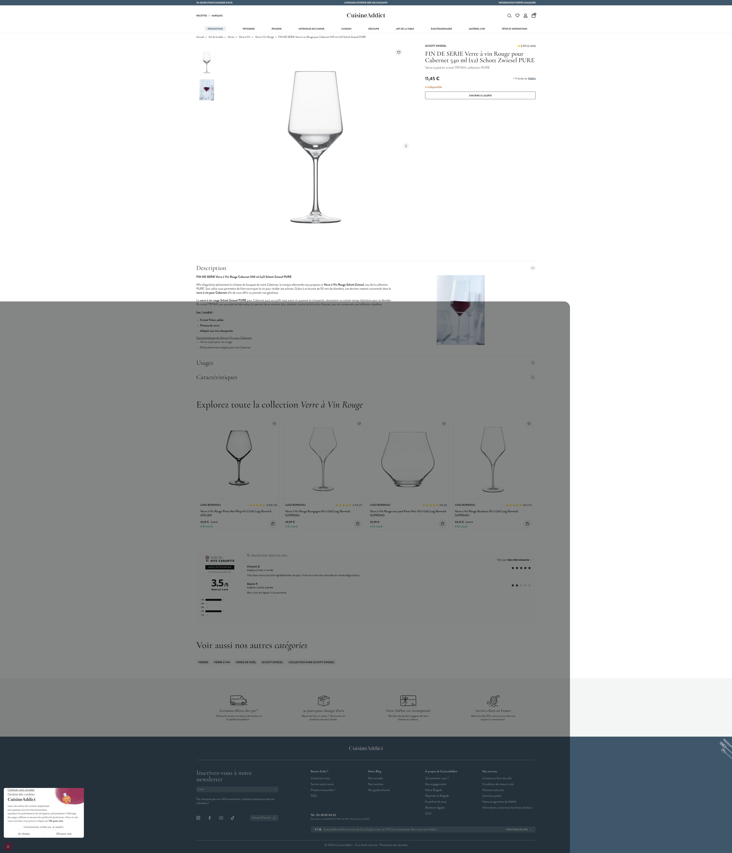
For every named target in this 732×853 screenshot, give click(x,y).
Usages (204, 363)
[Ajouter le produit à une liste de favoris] (398, 52)
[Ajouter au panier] (273, 523)
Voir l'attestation (219, 567)
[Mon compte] (525, 16)
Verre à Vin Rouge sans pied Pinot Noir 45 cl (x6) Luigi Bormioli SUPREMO (408, 513)
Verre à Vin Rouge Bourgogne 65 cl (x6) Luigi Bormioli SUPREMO (317, 513)
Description (211, 268)
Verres (231, 37)
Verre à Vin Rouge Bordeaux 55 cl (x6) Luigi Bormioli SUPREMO (486, 513)
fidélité (531, 78)
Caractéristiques (216, 377)
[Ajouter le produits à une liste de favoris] (274, 424)
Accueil (200, 37)
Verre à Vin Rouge (264, 37)
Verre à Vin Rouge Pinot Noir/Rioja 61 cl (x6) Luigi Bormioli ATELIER (235, 513)
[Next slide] (406, 146)
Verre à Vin (244, 37)
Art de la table (216, 37)
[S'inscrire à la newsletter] (276, 789)
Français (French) (261, 818)
